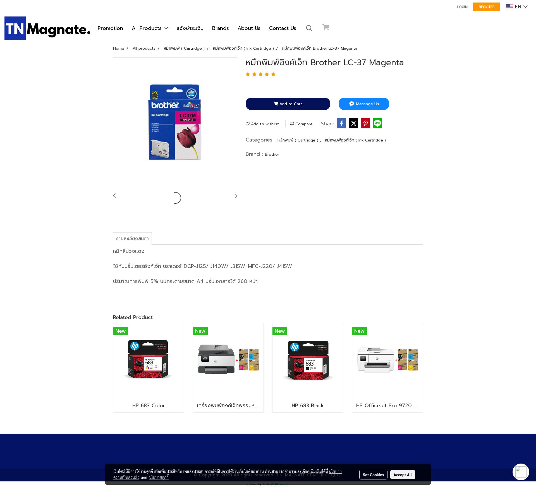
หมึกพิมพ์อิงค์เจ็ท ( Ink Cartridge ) (355, 140)
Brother (272, 154)
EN (518, 7)
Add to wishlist (264, 124)
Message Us (367, 104)
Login (462, 7)
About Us (249, 28)
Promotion (110, 28)
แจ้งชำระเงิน (190, 28)
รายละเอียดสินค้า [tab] (132, 238)
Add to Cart (290, 104)
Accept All (403, 474)
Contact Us (282, 28)
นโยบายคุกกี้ (159, 477)
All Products (148, 28)
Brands (220, 28)
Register (487, 7)
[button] (309, 28)
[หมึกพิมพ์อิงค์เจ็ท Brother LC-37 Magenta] (175, 122)
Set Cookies (373, 474)
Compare (303, 124)
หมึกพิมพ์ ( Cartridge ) (298, 140)
